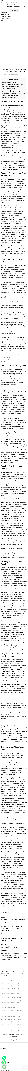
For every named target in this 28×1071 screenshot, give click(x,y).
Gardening (4, 935)
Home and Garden (16, 60)
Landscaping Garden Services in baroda (10, 1002)
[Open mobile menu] (14, 22)
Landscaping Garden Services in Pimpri (10, 983)
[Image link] (5, 969)
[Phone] (4, 1058)
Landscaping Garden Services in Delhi (10, 1030)
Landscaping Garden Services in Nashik (10, 991)
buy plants (6, 912)
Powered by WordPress (5, 1070)
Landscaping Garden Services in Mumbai (11, 1026)
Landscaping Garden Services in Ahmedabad (11, 1010)
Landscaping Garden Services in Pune (10, 1014)
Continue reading (5, 959)
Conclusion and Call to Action (9, 97)
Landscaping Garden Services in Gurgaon (11, 997)
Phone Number (4, 1055)
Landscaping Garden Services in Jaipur (10, 1005)
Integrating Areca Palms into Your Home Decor (13, 93)
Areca (9, 126)
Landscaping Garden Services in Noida (10, 988)
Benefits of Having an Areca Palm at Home (12, 90)
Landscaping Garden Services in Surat (10, 1007)
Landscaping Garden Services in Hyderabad (11, 1021)
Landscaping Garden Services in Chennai (11, 1019)
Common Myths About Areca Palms (10, 95)
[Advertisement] (14, 40)
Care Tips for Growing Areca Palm (10, 86)
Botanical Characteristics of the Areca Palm (12, 84)
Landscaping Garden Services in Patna (10, 980)
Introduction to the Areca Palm (9, 82)
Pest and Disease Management (9, 88)
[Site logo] (9, 2)
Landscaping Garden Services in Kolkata (10, 1016)
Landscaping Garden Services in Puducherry (11, 985)
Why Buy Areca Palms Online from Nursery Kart (14, 91)
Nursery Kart (9, 74)
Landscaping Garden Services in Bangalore (11, 1024)
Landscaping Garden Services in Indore (10, 993)
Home (8, 60)
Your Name (3, 1048)
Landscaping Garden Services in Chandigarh (11, 1000)
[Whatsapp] (4, 1062)
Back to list (4, 922)
